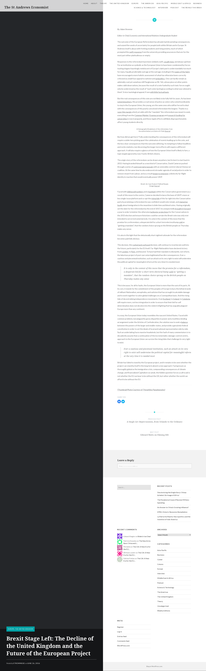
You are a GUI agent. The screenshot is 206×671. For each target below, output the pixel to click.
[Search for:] (134, 487)
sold (181, 222)
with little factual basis (159, 92)
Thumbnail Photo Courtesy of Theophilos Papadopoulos (141, 389)
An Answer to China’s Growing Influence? (173, 507)
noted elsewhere (124, 102)
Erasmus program (156, 115)
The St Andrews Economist (26, 7)
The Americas (147, 3)
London (125, 251)
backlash (152, 191)
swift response (135, 52)
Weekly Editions (163, 611)
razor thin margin (124, 112)
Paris (133, 251)
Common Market (142, 115)
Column (160, 564)
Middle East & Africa (181, 3)
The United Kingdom (119, 3)
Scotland (166, 299)
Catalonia (186, 299)
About (94, 3)
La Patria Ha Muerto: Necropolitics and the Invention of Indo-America (173, 518)
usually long (169, 62)
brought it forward (183, 208)
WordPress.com (123, 646)
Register (120, 627)
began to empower (161, 173)
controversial (139, 167)
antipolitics (160, 78)
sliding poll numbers (135, 191)
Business (197, 3)
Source (167, 131)
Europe (135, 3)
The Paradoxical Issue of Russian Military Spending (173, 501)
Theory (103, 3)
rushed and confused (141, 245)
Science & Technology (144, 7)
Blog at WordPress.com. (154, 666)
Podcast (174, 7)
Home (86, 3)
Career (160, 559)
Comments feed (123, 641)
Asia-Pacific (162, 3)
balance (184, 322)
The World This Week (191, 7)
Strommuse (19, 663)
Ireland (176, 299)
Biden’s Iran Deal (144, 536)
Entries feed (121, 636)
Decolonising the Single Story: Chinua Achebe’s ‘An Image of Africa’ (171, 493)
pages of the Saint (182, 72)
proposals (149, 167)
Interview (163, 7)
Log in (119, 632)
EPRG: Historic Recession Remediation (172, 512)
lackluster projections (159, 212)
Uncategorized (163, 606)
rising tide (155, 198)
